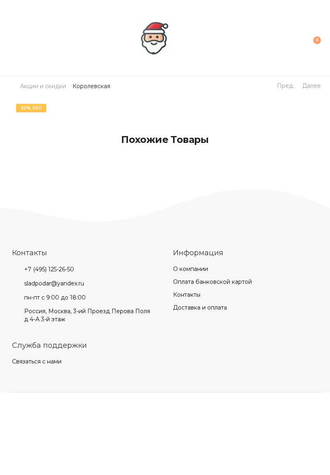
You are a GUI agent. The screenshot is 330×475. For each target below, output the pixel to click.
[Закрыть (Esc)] (3, 400)
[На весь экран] (19, 400)
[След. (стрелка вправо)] (30, 412)
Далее (311, 85)
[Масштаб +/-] (27, 400)
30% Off (31, 108)
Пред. (285, 85)
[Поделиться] (11, 400)
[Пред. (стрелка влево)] (9, 412)
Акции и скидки (43, 86)
